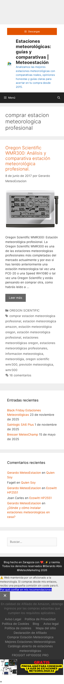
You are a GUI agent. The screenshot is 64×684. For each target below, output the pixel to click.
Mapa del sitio (46, 628)
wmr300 (11, 370)
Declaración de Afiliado (30, 633)
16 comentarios (20, 375)
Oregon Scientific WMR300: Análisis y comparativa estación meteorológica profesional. (27, 158)
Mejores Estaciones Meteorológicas (30, 642)
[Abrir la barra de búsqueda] (59, 97)
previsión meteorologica (36, 364)
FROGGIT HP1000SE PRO (30, 655)
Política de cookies (18, 628)
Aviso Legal (13, 619)
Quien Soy (28, 482)
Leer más (17, 299)
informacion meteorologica (24, 354)
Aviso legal (51, 624)
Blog (36, 624)
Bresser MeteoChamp (22, 434)
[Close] (5, 596)
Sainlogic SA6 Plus (20, 424)
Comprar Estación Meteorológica (30, 637)
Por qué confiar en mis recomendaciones (26, 589)
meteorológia (14, 359)
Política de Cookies (15, 624)
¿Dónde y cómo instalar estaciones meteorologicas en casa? (28, 512)
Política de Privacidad (40, 619)
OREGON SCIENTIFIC (24, 310)
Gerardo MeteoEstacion (24, 472)
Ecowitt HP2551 (40, 498)
